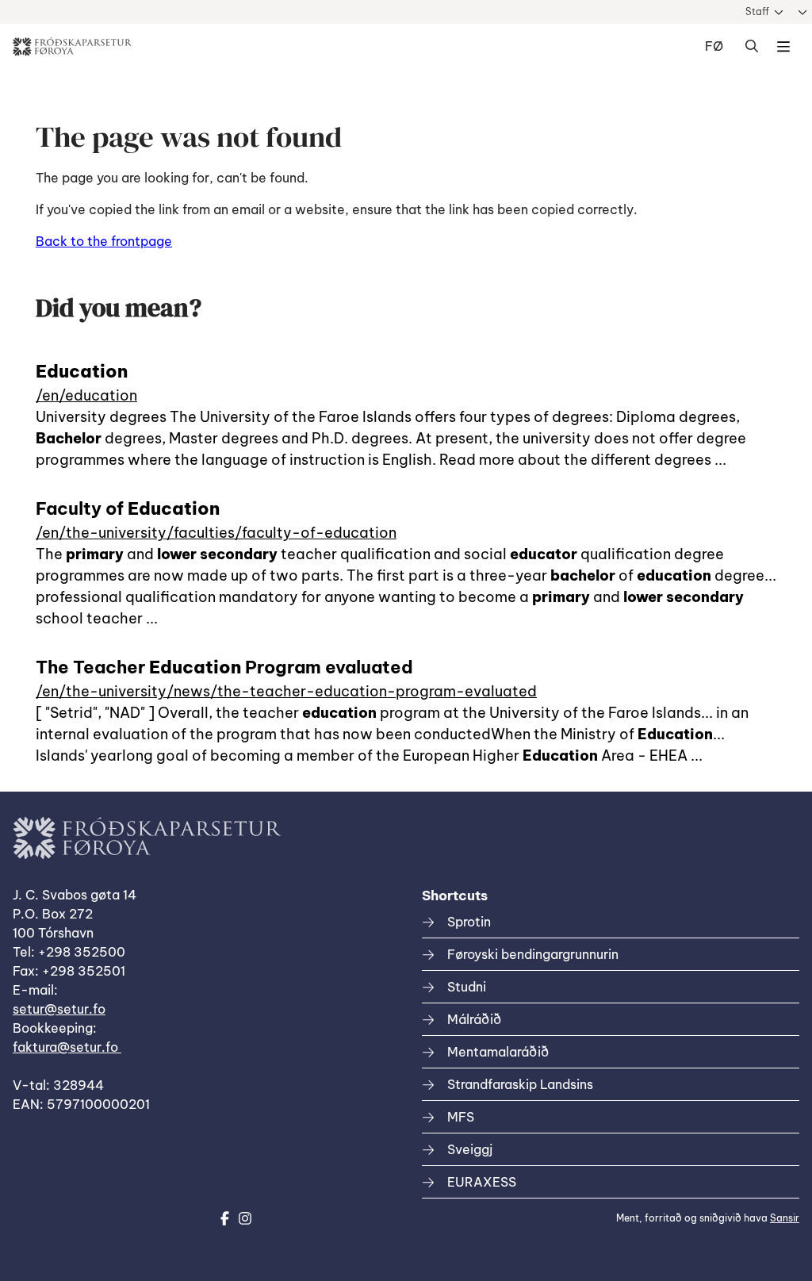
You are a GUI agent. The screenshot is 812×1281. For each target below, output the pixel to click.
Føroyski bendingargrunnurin (533, 954)
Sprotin (469, 922)
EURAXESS (481, 1182)
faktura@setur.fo (67, 1047)
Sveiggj (469, 1149)
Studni (466, 987)
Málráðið (474, 1019)
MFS (460, 1117)
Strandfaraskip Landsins (520, 1084)
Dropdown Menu (783, 47)
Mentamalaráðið (498, 1052)
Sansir (784, 1218)
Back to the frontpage (104, 241)
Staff (757, 11)
